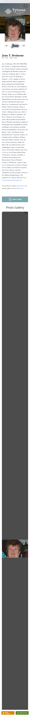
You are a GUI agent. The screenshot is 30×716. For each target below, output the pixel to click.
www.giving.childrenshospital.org (12, 180)
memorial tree (21, 186)
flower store (20, 188)
